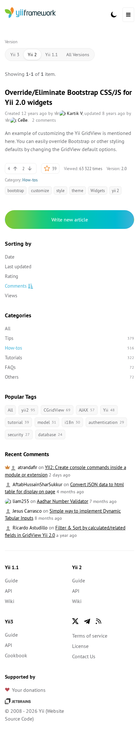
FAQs (69, 367)
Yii (109, 410)
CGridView (57, 410)
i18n (72, 422)
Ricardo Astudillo (29, 528)
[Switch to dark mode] (113, 14)
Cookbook (16, 655)
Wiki (9, 601)
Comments (16, 286)
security (19, 434)
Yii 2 (32, 54)
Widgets (98, 190)
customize (40, 190)
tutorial (18, 422)
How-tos (29, 179)
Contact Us (83, 656)
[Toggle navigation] (128, 14)
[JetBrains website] (18, 700)
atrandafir (26, 467)
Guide (11, 580)
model (46, 422)
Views (11, 295)
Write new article (69, 219)
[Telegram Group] (87, 621)
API (8, 591)
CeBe (21, 120)
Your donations (29, 690)
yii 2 (115, 190)
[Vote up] (15, 168)
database (50, 434)
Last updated (18, 266)
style (60, 190)
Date (10, 257)
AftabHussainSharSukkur (36, 484)
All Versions (77, 54)
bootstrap (15, 190)
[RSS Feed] (98, 621)
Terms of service (89, 635)
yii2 (28, 410)
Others (69, 377)
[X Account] (75, 621)
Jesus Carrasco (26, 511)
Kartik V (74, 113)
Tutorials (69, 357)
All (7, 328)
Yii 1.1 (51, 54)
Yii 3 (14, 54)
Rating (11, 276)
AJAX (87, 410)
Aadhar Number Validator (62, 501)
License (80, 646)
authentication (106, 422)
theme (77, 190)
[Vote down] (30, 168)
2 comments (44, 120)
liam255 (20, 501)
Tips (69, 338)
